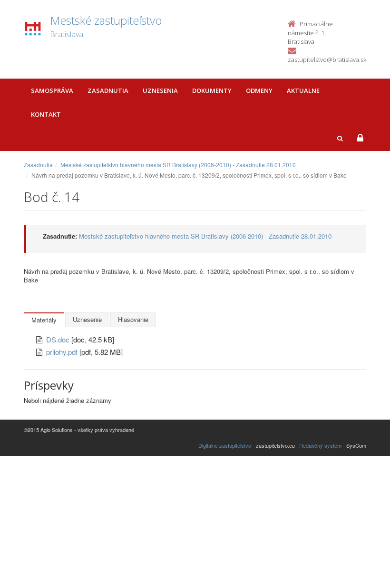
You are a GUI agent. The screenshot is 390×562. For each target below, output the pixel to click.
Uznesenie (87, 319)
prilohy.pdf (62, 352)
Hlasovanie (133, 319)
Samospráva (52, 90)
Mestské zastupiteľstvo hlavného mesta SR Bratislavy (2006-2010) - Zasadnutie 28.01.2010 (178, 165)
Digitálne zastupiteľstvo (224, 445)
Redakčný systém (320, 445)
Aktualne (303, 90)
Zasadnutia (108, 90)
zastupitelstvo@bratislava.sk (327, 59)
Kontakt (46, 114)
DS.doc (58, 339)
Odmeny (259, 90)
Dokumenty (212, 90)
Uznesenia (160, 90)
